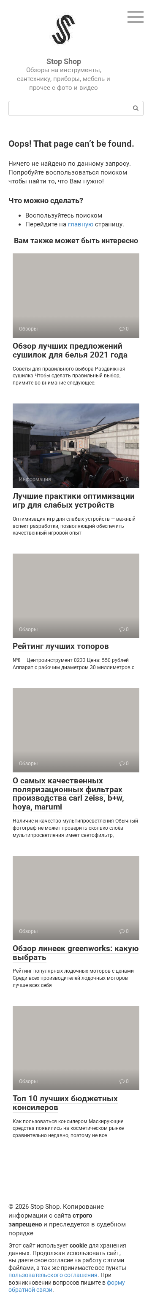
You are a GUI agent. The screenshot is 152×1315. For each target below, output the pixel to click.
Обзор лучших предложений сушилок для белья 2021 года (70, 350)
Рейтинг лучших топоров (61, 646)
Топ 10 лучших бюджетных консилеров (65, 1103)
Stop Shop (63, 61)
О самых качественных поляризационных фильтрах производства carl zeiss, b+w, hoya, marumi (68, 794)
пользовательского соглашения (53, 1275)
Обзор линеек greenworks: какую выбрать (75, 953)
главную (80, 224)
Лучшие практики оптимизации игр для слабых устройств (74, 500)
